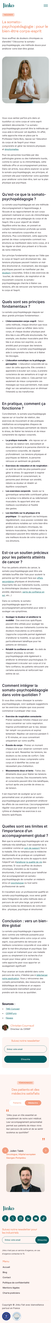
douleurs (6, 272)
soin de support (32, 848)
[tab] (17, 1102)
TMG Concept (13, 1009)
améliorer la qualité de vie (29, 862)
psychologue (17, 883)
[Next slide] (46, 1150)
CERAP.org (11, 1013)
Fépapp (9, 1018)
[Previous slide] (5, 1150)
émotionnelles (11, 149)
